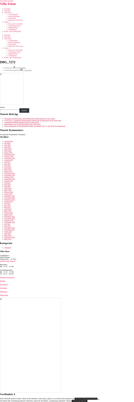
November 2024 (9, 175)
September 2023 (9, 200)
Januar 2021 (8, 232)
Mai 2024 (7, 186)
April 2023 (7, 209)
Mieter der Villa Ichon (15, 20)
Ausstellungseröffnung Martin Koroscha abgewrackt (21, 122)
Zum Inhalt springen (6, 1)
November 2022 (9, 218)
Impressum (3, 291)
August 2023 (8, 201)
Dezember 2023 (9, 196)
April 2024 (7, 188)
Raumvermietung (14, 16)
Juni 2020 (7, 233)
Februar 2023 (8, 213)
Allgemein (7, 247)
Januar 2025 (8, 171)
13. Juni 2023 (27, 70)
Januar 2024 (8, 194)
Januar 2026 (8, 153)
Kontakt (2, 281)
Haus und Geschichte (15, 24)
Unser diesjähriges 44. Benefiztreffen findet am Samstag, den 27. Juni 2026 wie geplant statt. (34, 126)
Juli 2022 (7, 224)
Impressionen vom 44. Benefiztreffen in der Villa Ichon (22, 124)
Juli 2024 (7, 183)
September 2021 (9, 230)
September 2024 (9, 179)
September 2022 (9, 222)
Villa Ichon (8, 4)
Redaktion (22, 68)
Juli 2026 (7, 143)
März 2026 (7, 151)
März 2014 (7, 239)
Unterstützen (12, 29)
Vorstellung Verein (14, 26)
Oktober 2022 (8, 220)
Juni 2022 (7, 226)
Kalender (7, 9)
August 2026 (8, 141)
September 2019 (9, 237)
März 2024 (7, 190)
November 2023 (9, 198)
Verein (6, 22)
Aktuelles (7, 11)
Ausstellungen (13, 14)
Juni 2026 (7, 145)
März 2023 (7, 211)
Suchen (2, 107)
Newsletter (3, 288)
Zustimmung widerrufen (79, 401)
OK (76, 398)
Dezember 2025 (9, 154)
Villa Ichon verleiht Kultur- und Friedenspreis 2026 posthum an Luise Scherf (29, 118)
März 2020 (7, 235)
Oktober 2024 (8, 177)
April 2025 (7, 168)
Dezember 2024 (9, 173)
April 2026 (7, 149)
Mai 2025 (7, 166)
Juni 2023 (7, 205)
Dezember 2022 (9, 216)
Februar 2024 (8, 192)
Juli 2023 (7, 203)
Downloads (12, 18)
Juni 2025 (7, 164)
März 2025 (7, 169)
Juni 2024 (7, 184)
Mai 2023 (7, 207)
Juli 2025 (7, 162)
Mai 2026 (7, 147)
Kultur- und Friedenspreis (12, 31)
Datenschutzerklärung (90, 398)
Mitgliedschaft (13, 28)
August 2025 (8, 160)
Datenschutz (4, 295)
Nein (80, 398)
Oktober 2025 (8, 156)
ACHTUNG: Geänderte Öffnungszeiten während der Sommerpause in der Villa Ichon (32, 120)
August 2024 (8, 181)
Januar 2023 (8, 215)
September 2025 (9, 158)
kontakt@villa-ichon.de (7, 261)
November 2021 (9, 228)
